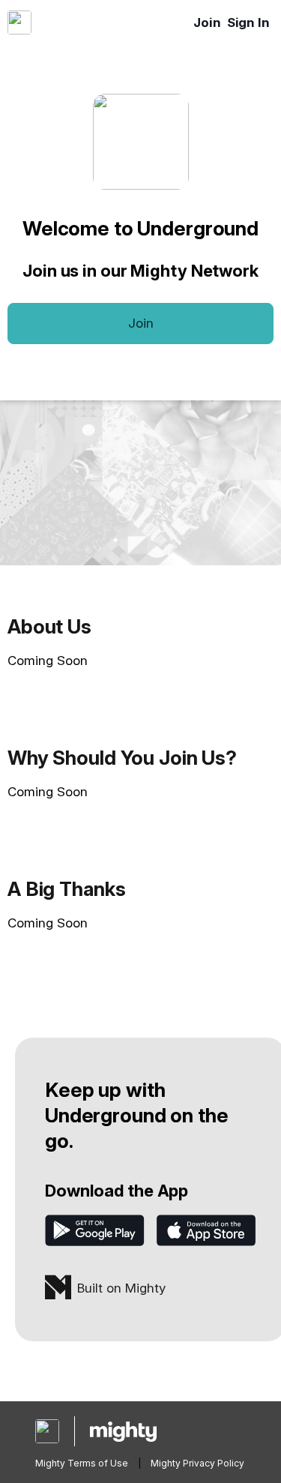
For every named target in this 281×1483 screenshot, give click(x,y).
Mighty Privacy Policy (197, 1463)
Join (207, 22)
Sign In (248, 22)
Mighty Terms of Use (81, 1463)
